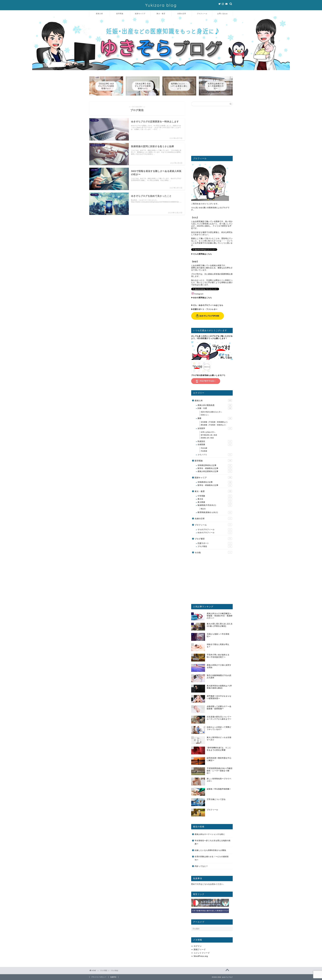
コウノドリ (214, 455)
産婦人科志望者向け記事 (214, 471)
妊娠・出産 (214, 408)
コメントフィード (202, 953)
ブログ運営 (212, 539)
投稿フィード (200, 949)
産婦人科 (99, 14)
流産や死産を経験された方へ (211, 412)
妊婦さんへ (205, 415)
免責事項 (113, 977)
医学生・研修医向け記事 (214, 468)
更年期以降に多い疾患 (209, 435)
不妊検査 (204, 451)
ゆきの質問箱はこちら (202, 298)
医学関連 (119, 14)
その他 (212, 552)
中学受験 (214, 496)
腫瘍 (214, 418)
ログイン (198, 946)
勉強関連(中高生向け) (214, 505)
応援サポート (214, 543)
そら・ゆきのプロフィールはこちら (208, 305)
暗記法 (203, 509)
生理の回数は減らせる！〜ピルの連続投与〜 (212, 858)
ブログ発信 (214, 546)
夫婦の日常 (181, 14)
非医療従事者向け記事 (214, 465)
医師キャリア (140, 14)
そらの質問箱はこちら (202, 254)
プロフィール (202, 14)
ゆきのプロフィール (214, 533)
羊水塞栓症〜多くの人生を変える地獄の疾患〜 (213, 842)
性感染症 (214, 441)
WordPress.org (201, 956)
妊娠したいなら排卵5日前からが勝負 (210, 850)
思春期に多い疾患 (207, 438)
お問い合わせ (222, 14)
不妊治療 (204, 448)
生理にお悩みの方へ (208, 432)
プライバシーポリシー (98, 977)
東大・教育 (161, 14)
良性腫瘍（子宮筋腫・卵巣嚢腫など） (215, 422)
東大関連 (214, 502)
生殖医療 (214, 444)
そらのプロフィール (214, 529)
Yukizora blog (161, 5)
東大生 (214, 499)
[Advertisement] (212, 132)
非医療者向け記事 (214, 482)
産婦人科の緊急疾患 (214, 405)
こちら (205, 884)
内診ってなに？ (201, 866)
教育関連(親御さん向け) (214, 512)
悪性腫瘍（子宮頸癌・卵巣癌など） (214, 425)
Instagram (199, 294)
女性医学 (214, 428)
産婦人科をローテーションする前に (210, 834)
